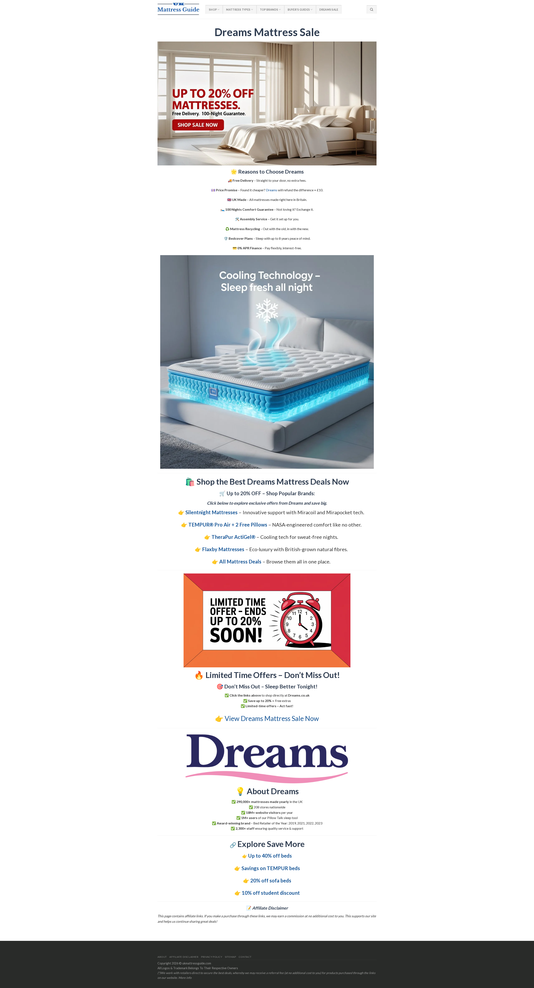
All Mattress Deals (240, 561)
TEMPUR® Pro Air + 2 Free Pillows (227, 525)
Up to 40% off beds (270, 856)
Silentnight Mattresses (211, 512)
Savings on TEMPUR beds (271, 868)
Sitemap (230, 956)
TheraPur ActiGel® (233, 537)
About (162, 956)
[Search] (372, 9)
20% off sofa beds (270, 880)
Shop (213, 9)
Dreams (271, 190)
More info (184, 977)
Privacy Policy (211, 956)
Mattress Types (238, 9)
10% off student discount (271, 893)
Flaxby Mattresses (223, 549)
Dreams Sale (328, 9)
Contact (245, 956)
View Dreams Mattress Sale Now (272, 718)
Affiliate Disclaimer (183, 956)
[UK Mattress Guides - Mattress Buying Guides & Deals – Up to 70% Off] (178, 9)
